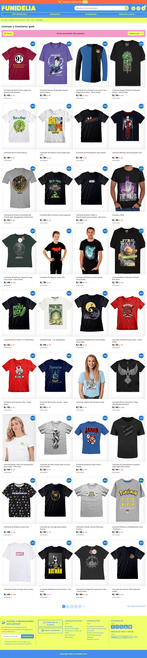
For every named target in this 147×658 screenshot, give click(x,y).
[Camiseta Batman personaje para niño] (127, 126)
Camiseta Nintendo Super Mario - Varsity (89, 466)
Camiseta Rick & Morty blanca (15, 153)
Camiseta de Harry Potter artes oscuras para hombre (55, 466)
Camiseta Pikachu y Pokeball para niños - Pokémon (127, 528)
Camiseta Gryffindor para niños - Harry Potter (127, 341)
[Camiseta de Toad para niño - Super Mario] (19, 375)
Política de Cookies (94, 635)
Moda (28, 20)
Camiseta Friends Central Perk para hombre (89, 528)
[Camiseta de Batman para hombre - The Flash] (55, 562)
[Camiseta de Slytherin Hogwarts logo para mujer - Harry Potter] (19, 250)
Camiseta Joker (118, 215)
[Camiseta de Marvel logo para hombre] (19, 562)
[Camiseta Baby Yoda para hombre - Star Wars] (127, 250)
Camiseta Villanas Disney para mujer (90, 402)
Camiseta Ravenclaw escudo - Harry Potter (54, 403)
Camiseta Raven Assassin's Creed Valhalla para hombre (125, 403)
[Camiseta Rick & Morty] (19, 313)
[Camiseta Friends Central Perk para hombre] (91, 500)
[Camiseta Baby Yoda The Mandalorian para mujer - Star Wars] (19, 438)
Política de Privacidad (95, 633)
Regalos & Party (126, 14)
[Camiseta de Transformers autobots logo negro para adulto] (127, 438)
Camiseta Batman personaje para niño (127, 153)
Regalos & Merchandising (17, 20)
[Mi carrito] (143, 8)
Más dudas (69, 637)
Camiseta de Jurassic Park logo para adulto (126, 590)
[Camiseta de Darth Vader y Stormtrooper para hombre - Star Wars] (91, 188)
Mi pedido (68, 626)
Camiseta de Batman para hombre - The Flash (55, 590)
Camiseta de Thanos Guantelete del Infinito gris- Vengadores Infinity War (18, 216)
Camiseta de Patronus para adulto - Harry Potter (90, 278)
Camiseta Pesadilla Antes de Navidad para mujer (90, 341)
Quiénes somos (93, 639)
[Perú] (113, 627)
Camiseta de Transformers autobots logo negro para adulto (126, 466)
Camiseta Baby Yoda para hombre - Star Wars (126, 278)
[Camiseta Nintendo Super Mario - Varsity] (91, 438)
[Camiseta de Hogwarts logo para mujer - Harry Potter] (91, 562)
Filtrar (9, 34)
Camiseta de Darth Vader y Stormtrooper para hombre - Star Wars (91, 216)
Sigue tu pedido (52, 630)
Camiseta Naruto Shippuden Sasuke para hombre (54, 91)
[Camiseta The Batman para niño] (55, 250)
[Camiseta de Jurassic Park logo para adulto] (127, 562)
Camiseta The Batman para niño (52, 277)
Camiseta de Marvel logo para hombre (18, 589)
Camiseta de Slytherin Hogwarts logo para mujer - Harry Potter (18, 278)
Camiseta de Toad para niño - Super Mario (17, 403)
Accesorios (90, 14)
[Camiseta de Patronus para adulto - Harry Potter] (91, 250)
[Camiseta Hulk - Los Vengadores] (55, 313)
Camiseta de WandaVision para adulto (91, 153)
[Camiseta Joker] (127, 188)
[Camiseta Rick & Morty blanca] (19, 126)
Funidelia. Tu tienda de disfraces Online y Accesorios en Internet (19, 8)
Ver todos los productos (136, 606)
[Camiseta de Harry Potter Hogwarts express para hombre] (19, 63)
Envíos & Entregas (72, 628)
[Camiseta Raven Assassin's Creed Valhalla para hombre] (127, 375)
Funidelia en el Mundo (95, 626)
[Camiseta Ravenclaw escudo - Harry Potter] (55, 375)
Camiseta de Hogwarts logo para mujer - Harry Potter (91, 590)
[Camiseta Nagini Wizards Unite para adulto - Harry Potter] (127, 63)
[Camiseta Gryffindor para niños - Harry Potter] (127, 313)
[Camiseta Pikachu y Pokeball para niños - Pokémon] (127, 500)
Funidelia (4, 20)
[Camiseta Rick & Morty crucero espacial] (55, 188)
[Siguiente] (83, 606)
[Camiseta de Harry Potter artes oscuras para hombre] (55, 438)
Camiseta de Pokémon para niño (16, 527)
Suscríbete (27, 636)
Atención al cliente (52, 623)
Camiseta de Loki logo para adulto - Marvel (53, 528)
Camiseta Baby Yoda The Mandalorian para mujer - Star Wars (18, 466)
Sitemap (90, 637)
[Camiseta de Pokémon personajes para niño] (55, 126)
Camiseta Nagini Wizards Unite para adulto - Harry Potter (126, 91)
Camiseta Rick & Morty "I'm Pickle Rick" (19, 340)
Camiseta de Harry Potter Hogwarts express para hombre (17, 91)
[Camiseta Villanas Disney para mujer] (91, 375)
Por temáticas (19, 14)
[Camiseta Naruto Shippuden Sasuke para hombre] (55, 63)
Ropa (32, 20)
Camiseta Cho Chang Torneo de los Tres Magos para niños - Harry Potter (91, 91)
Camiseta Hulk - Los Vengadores (52, 340)
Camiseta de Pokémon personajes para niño (55, 154)
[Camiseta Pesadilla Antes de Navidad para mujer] (91, 313)
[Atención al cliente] (138, 8)
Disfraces (54, 14)
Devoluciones (70, 635)
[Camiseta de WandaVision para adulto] (91, 126)
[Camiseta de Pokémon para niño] (19, 500)
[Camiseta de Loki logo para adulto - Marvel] (55, 500)
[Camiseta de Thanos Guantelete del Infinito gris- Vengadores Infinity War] (19, 188)
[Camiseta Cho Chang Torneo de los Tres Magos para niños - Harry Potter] (91, 63)
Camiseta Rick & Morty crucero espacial (55, 215)
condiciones (9, 644)
